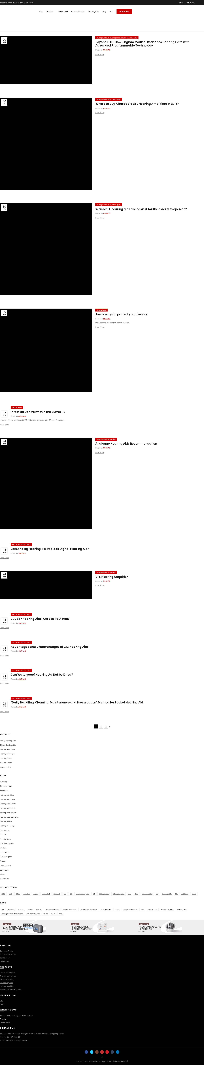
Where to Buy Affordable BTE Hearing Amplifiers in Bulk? (137, 104)
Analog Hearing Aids (8, 740)
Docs (111, 12)
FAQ (1, 1001)
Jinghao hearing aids (130, 910)
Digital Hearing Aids (8, 745)
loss (142, 910)
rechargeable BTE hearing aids (12, 914)
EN (102, 1057)
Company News (6, 786)
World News (5, 879)
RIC (176, 894)
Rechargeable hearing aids (10, 989)
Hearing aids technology (118, 38)
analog (35, 894)
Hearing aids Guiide (103, 38)
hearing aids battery (52, 910)
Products (50, 12)
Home (41, 12)
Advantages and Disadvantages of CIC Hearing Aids (50, 647)
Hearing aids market (8, 808)
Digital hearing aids (7, 972)
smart (194, 894)
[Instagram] (97, 1052)
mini (129, 894)
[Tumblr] (112, 1052)
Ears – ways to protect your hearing (121, 314)
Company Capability (8, 954)
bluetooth (56, 894)
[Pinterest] (107, 1052)
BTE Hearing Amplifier (111, 577)
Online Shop (5, 1022)
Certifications (5, 958)
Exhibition (4, 790)
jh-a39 (117, 910)
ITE (94, 894)
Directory (190, 3)
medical (113, 439)
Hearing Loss (5, 830)
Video (2, 874)
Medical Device (6, 763)
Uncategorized (5, 767)
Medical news (5, 839)
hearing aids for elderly (89, 910)
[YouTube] (102, 1052)
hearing (39, 910)
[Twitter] (91, 1052)
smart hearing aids (33, 914)
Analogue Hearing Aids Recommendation (126, 444)
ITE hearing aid (104, 894)
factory (30, 910)
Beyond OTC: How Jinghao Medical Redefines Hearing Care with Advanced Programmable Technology (142, 43)
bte (65, 894)
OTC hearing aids (7, 843)
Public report (5, 852)
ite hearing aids (106, 910)
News (2, 1004)
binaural (21, 910)
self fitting (184, 894)
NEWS (181, 3)
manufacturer (152, 910)
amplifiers (10, 910)
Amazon (3, 1019)
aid (3, 910)
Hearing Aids (93, 12)
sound (45, 914)
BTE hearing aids (6, 979)
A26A (18, 894)
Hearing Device (6, 758)
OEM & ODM (63, 12)
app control (46, 894)
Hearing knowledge (7, 826)
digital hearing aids (82, 894)
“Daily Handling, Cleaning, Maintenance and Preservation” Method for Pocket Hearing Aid (77, 702)
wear (60, 914)
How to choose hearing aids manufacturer (16, 1015)
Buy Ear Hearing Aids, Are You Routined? (40, 619)
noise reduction (147, 894)
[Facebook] (86, 1052)
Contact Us (124, 12)
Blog (104, 12)
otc (157, 894)
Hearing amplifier (7, 986)
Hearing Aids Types (7, 754)
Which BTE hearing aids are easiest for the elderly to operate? (141, 209)
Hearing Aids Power (7, 749)
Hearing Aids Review (8, 812)
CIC (71, 894)
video (53, 914)
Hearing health (101, 310)
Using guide (4, 870)
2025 (3, 894)
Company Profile (78, 12)
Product (3, 848)
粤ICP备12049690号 (120, 1061)
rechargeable (182, 910)
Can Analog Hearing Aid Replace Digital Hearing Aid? (50, 549)
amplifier (26, 894)
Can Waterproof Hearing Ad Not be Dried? (42, 675)
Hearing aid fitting (7, 795)
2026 (10, 894)
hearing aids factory (70, 910)
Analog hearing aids (8, 976)
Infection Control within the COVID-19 (38, 412)
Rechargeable (167, 894)
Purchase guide (132, 38)
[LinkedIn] (117, 1052)
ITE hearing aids (118, 894)
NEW (136, 894)
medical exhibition (167, 910)
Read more (99, 54)
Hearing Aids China (7, 799)
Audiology (4, 782)
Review (3, 861)
